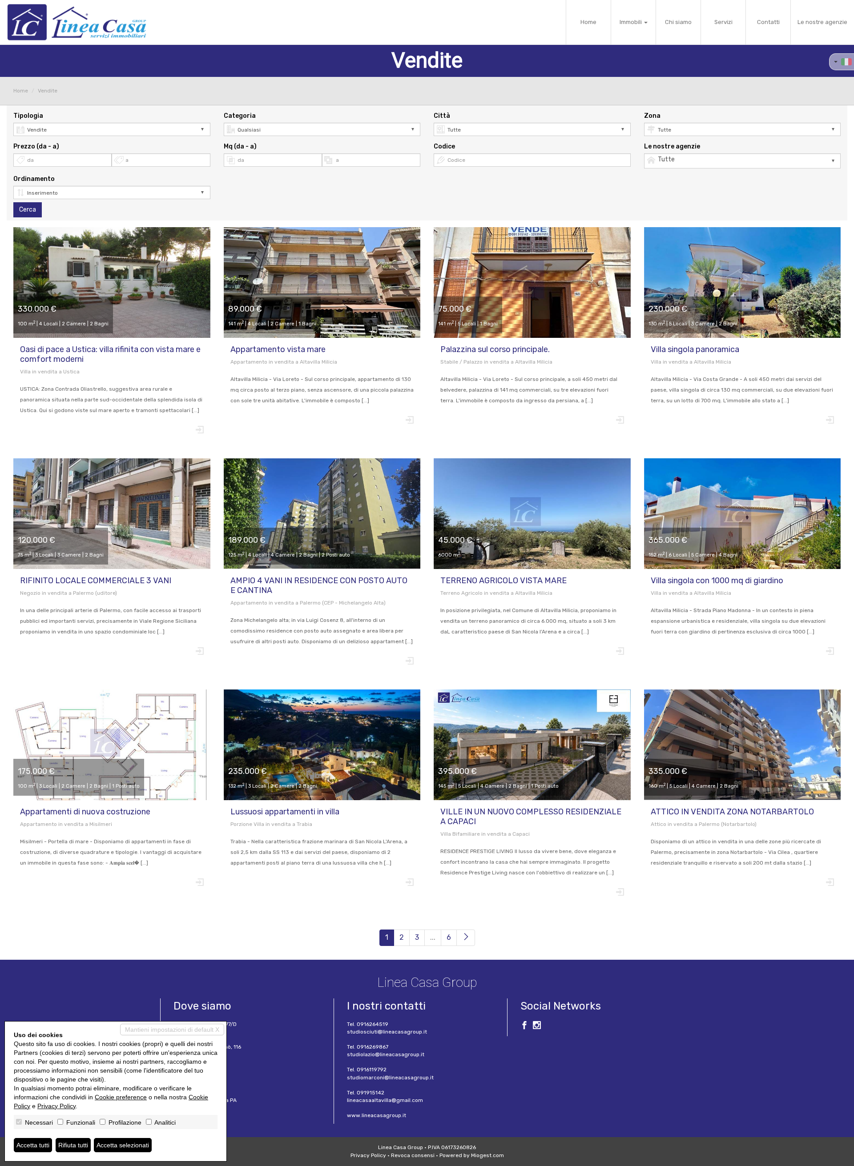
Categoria (240, 116)
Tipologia (28, 116)
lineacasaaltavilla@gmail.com (385, 1100)
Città (442, 116)
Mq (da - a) (240, 146)
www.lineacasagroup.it (376, 1115)
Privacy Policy (368, 1155)
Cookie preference (121, 1097)
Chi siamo (678, 22)
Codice (444, 146)
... (432, 937)
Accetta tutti (32, 1145)
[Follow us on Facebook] (524, 1026)
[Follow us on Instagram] (537, 1026)
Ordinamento (34, 179)
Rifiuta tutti (73, 1145)
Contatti (768, 22)
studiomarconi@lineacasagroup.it (390, 1077)
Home (588, 22)
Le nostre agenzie (822, 22)
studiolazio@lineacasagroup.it (385, 1054)
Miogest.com (487, 1155)
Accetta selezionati (123, 1145)
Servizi (723, 22)
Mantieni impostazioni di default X (172, 1029)
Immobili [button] (631, 22)
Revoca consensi (413, 1155)
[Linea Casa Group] (76, 22)
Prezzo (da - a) (36, 146)
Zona (652, 116)
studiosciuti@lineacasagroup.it (387, 1032)
